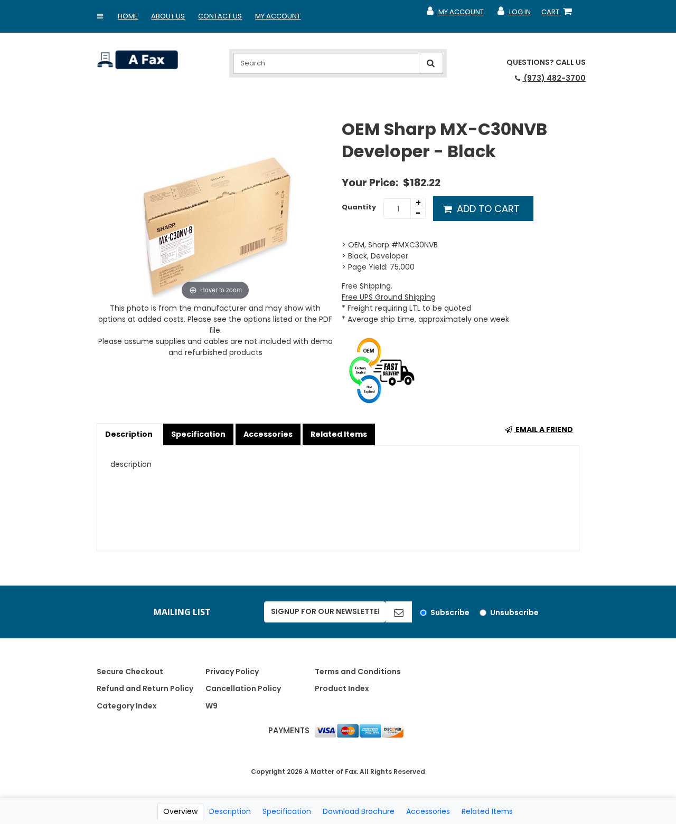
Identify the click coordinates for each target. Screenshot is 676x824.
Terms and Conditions (358, 671)
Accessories (268, 434)
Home (128, 16)
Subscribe (450, 612)
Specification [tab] (286, 811)
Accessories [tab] (428, 811)
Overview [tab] (180, 811)
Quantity (359, 207)
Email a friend (543, 429)
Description (129, 434)
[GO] (399, 611)
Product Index (342, 688)
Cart (559, 14)
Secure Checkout (130, 671)
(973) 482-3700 (554, 78)
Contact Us (220, 16)
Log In (513, 14)
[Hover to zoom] (215, 210)
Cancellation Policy (243, 688)
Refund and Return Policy (145, 688)
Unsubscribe (514, 612)
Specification (198, 434)
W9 (211, 706)
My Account (278, 16)
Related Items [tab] (487, 811)
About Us (168, 16)
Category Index (127, 706)
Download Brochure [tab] (359, 811)
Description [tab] (230, 811)
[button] (99, 16)
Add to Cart (487, 208)
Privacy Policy (232, 671)
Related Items (339, 434)
